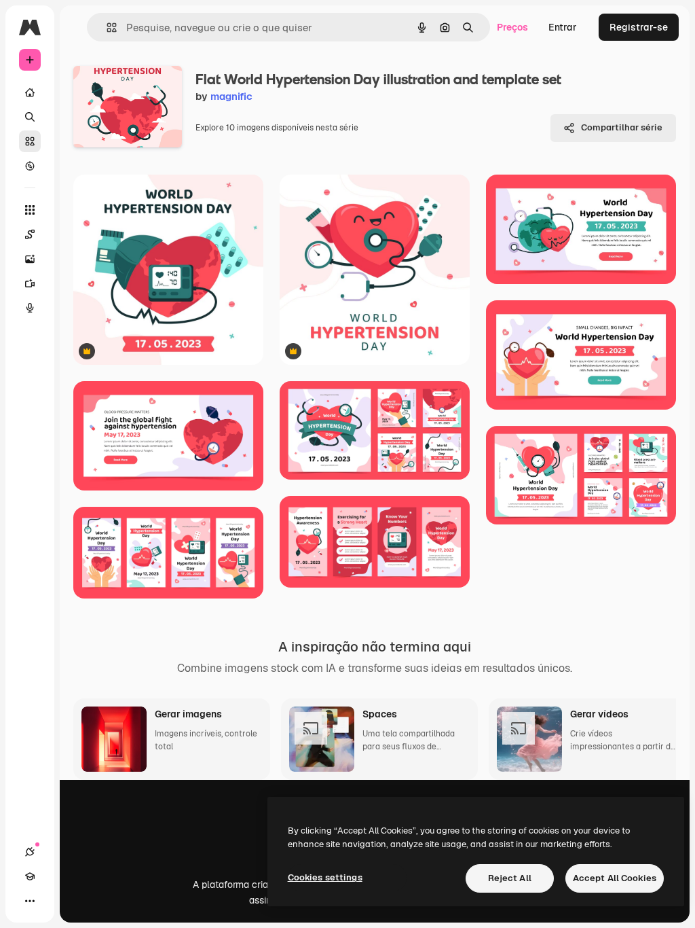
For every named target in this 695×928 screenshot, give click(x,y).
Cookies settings (325, 877)
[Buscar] (30, 117)
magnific (231, 96)
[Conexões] (30, 852)
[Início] (30, 92)
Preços (512, 27)
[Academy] (30, 876)
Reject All (509, 878)
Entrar (562, 27)
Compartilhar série (621, 127)
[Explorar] (30, 166)
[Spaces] (30, 234)
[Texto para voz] (30, 308)
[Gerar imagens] (30, 259)
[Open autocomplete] (106, 27)
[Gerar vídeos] (30, 283)
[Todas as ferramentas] (30, 210)
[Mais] (30, 901)
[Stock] (30, 141)
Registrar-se (638, 27)
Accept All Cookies (614, 878)
